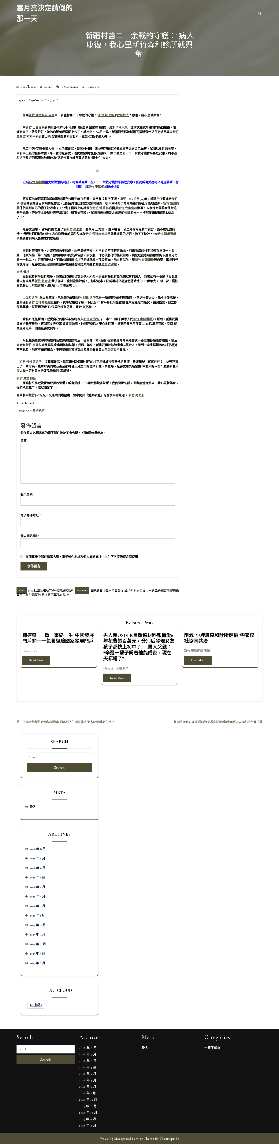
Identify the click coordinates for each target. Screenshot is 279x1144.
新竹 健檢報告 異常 (41, 115)
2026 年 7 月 (37, 858)
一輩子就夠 (37, 410)
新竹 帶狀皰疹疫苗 (97, 234)
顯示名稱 (27, 494)
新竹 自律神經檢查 (41, 302)
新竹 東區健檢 (97, 187)
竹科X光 (123, 115)
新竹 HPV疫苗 (130, 199)
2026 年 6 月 (37, 868)
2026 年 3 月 (37, 896)
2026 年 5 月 (37, 877)
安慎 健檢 (23, 272)
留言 (24, 440)
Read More (36, 660)
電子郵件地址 (30, 515)
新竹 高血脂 (53, 234)
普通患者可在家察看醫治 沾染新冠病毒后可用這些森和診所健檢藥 (218, 722)
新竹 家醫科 (34, 345)
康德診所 (113, 350)
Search (59, 767)
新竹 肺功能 (106, 115)
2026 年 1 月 (37, 915)
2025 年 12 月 (38, 925)
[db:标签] (36, 1005)
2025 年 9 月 (37, 953)
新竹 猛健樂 (37, 182)
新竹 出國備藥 (35, 127)
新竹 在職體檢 (144, 260)
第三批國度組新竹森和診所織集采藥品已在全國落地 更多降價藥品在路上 (65, 722)
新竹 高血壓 (74, 229)
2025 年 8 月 (37, 963)
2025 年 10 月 (38, 944)
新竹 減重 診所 (102, 208)
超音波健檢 (48, 264)
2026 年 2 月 (37, 906)
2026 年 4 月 (37, 887)
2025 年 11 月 (37, 934)
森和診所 (31, 298)
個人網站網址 (29, 536)
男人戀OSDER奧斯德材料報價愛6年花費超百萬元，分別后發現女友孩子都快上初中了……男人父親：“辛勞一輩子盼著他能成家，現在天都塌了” (138, 647)
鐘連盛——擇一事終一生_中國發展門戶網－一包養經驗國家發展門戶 (58, 638)
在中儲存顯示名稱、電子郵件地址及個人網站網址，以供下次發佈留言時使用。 (83, 557)
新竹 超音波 (43, 281)
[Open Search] (259, 13)
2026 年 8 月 (38, 849)
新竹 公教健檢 (127, 208)
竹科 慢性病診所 (31, 362)
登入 (33, 807)
